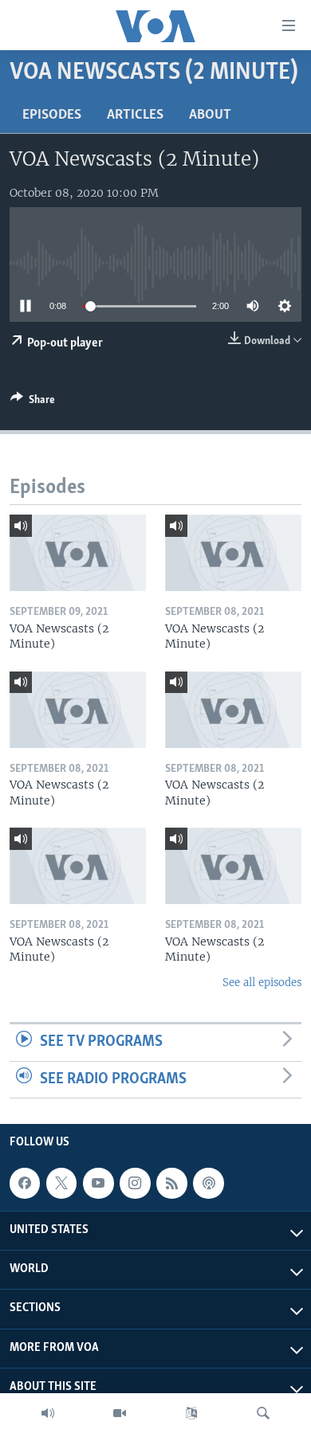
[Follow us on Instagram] (135, 1184)
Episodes (51, 115)
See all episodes (261, 982)
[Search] (263, 1413)
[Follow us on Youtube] (98, 1184)
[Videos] (120, 1413)
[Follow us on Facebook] (25, 1184)
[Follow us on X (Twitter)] (61, 1184)
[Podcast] (208, 1184)
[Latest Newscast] (48, 1413)
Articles (135, 115)
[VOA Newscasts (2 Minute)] (78, 553)
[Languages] (191, 1413)
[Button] (32, 402)
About (210, 115)
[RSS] (171, 1184)
